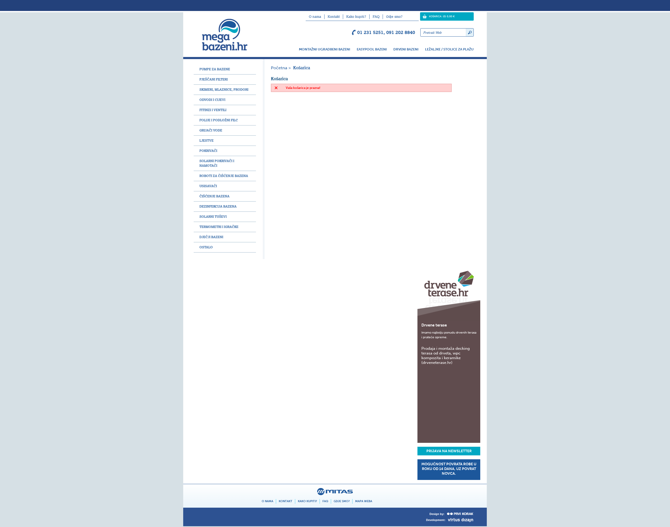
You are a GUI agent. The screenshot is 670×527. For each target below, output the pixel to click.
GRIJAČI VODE (210, 130)
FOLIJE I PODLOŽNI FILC (218, 120)
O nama (315, 16)
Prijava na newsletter (449, 451)
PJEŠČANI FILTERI (213, 79)
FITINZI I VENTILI (212, 110)
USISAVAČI (208, 186)
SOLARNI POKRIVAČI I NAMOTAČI (216, 163)
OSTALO (206, 247)
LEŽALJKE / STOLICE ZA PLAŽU (449, 49)
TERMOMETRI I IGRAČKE (218, 227)
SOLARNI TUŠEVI (213, 216)
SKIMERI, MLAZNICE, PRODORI (223, 89)
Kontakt (334, 16)
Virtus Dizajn (461, 520)
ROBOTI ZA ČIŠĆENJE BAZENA (223, 176)
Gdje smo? (394, 16)
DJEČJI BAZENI (211, 237)
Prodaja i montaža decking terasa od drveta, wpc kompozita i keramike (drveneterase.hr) (445, 355)
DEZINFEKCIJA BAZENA (218, 206)
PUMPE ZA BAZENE (214, 69)
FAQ (376, 16)
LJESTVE (206, 140)
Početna (279, 67)
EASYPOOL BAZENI (372, 49)
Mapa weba (363, 501)
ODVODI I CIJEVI (212, 100)
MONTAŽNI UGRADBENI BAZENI (324, 49)
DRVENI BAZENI (405, 49)
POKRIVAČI (208, 150)
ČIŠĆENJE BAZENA (214, 196)
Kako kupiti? (356, 16)
